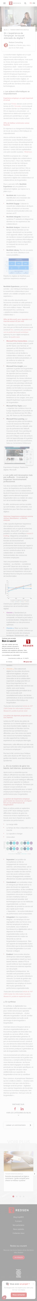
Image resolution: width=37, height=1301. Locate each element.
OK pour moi (27, 662)
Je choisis (9, 662)
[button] (4, 1297)
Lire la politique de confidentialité (11, 655)
